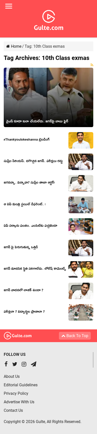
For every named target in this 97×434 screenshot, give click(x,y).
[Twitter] (14, 364)
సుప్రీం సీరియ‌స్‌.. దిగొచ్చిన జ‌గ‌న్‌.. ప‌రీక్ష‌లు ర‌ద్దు (33, 162)
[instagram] (24, 364)
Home (15, 46)
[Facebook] (6, 364)
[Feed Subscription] (92, 65)
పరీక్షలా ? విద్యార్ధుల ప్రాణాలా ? (24, 312)
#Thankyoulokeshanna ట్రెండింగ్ (26, 140)
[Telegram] (33, 364)
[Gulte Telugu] (48, 19)
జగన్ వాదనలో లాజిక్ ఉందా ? (23, 291)
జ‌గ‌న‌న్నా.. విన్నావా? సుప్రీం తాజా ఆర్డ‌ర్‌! (29, 183)
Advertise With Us (19, 402)
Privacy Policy (16, 393)
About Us (12, 376)
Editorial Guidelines (21, 385)
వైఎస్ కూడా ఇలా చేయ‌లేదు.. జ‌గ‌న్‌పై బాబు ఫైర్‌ (37, 122)
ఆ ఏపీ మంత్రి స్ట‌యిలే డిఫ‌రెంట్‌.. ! (25, 205)
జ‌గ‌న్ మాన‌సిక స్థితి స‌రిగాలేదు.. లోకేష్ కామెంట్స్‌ (35, 269)
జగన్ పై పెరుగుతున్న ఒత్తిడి (21, 248)
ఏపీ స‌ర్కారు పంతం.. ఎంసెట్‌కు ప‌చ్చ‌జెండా (30, 226)
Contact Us (13, 410)
